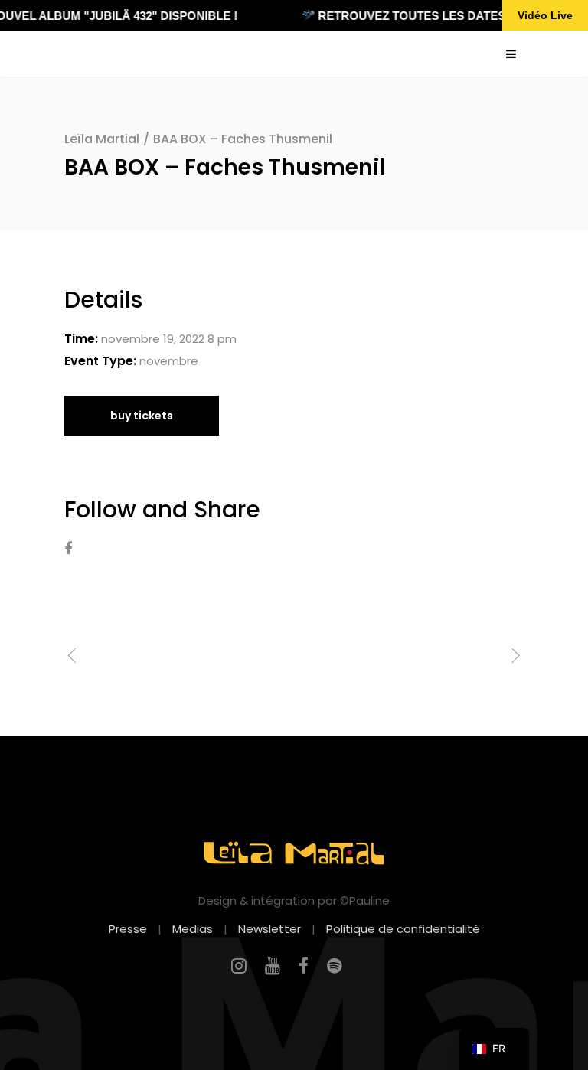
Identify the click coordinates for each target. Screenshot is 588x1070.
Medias (192, 929)
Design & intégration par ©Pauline (294, 900)
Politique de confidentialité (403, 929)
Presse (128, 929)
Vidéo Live (545, 15)
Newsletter (269, 929)
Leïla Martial (101, 139)
